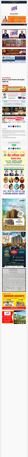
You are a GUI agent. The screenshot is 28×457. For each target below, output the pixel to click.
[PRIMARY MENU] (3, 24)
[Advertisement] (14, 19)
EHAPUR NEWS (14, 13)
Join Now (14, 143)
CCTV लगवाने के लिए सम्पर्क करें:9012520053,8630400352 (9, 136)
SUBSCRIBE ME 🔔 (25, 24)
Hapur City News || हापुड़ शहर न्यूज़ (8, 76)
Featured (3, 76)
